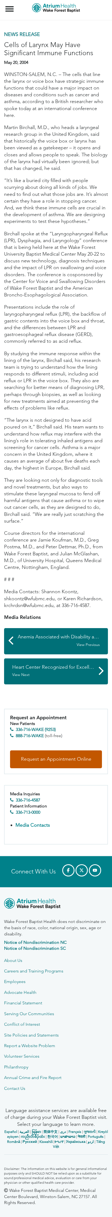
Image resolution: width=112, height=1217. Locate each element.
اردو (91, 1142)
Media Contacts (32, 825)
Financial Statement (23, 1002)
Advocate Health (20, 992)
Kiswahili (46, 1142)
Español (10, 1132)
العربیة (24, 1132)
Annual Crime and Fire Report (32, 1077)
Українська (75, 1142)
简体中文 (50, 1132)
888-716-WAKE (30, 735)
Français (75, 1132)
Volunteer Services (21, 1056)
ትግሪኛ (59, 1142)
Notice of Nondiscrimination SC (35, 948)
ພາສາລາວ (67, 1136)
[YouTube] (95, 870)
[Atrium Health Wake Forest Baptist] (56, 904)
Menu (10, 6)
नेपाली (81, 1136)
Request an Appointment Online (56, 759)
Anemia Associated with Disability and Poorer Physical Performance (63, 640)
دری (63, 1132)
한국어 (52, 1136)
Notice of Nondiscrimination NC (35, 942)
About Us (13, 960)
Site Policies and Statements (31, 1035)
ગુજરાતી (90, 1132)
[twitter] (82, 870)
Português (96, 1136)
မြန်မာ (36, 1132)
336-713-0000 (28, 812)
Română (13, 1142)
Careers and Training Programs (33, 971)
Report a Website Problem (29, 1045)
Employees (15, 981)
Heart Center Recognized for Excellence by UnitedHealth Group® (60, 670)
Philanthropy (16, 1067)
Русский (30, 1142)
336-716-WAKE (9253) (36, 729)
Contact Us (14, 1088)
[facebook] (68, 870)
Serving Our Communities (29, 1013)
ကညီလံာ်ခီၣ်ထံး (33, 1136)
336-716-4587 (28, 800)
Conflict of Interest (22, 1024)
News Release (22, 34)
